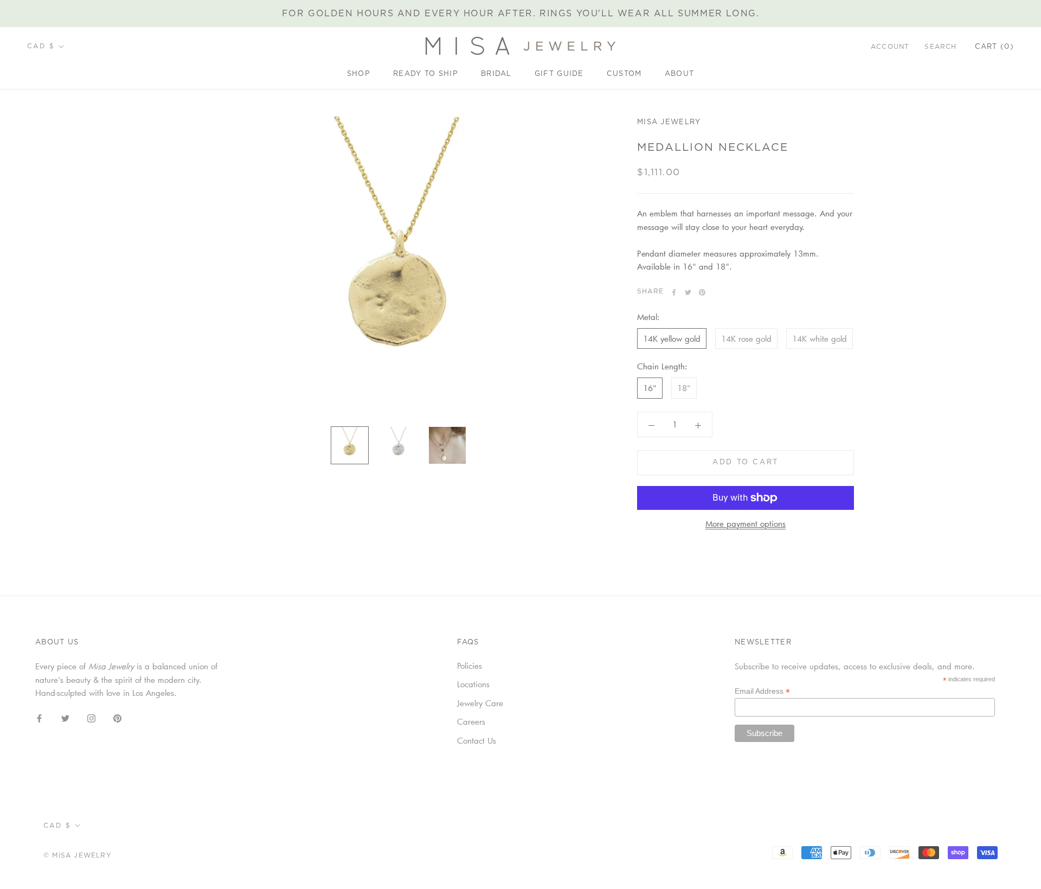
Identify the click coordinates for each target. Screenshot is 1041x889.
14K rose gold (746, 338)
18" (684, 388)
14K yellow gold (672, 338)
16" (650, 388)
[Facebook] (674, 292)
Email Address (762, 691)
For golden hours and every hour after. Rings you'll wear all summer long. (521, 13)
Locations (473, 684)
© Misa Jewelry (77, 855)
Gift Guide (559, 74)
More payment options (745, 523)
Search (940, 46)
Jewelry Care (480, 703)
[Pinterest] (702, 292)
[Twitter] (688, 292)
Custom (624, 74)
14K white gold (819, 338)
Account (890, 46)
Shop (358, 74)
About (680, 74)
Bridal (496, 74)
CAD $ (41, 46)
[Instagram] (91, 717)
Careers (471, 721)
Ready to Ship (425, 74)
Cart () (994, 46)
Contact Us (476, 740)
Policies (469, 665)
